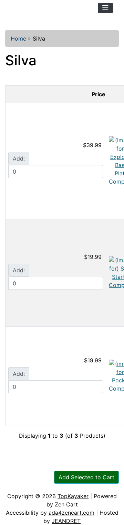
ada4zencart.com (71, 512)
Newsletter (26, 485)
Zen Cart (66, 504)
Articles (21, 471)
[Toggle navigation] (105, 8)
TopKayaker (73, 496)
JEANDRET (66, 520)
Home (18, 38)
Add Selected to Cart (86, 477)
